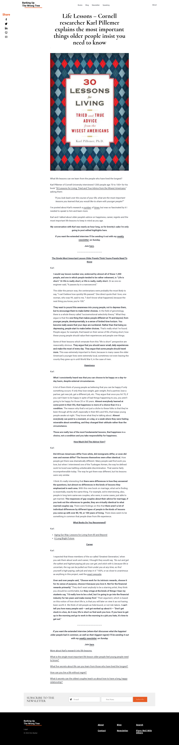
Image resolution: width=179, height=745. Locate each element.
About (154, 5)
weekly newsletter (88, 638)
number (87, 207)
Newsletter (96, 5)
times (97, 207)
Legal (26, 729)
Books (80, 5)
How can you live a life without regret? (68, 672)
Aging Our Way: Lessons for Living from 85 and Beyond (80, 535)
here (91, 246)
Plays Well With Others (144, 731)
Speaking (106, 5)
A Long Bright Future (64, 538)
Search (139, 725)
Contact (102, 730)
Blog (87, 5)
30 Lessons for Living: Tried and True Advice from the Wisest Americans (91, 188)
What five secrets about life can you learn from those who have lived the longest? (89, 666)
